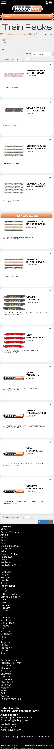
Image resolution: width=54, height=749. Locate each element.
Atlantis (5, 537)
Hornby (5, 577)
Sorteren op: (27, 53)
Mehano (5, 617)
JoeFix (4, 588)
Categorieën (12, 34)
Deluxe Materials (10, 546)
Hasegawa (6, 557)
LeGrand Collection (11, 594)
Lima (3, 602)
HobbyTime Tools (10, 565)
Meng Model (8, 623)
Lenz (3, 599)
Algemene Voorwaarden (28, 748)
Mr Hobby (6, 634)
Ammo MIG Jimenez (12, 532)
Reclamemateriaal (11, 698)
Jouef (4, 591)
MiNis (4, 628)
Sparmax (6, 674)
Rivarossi (6, 668)
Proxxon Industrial (11, 660)
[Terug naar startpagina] (27, 6)
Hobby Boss (7, 562)
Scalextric (6, 671)
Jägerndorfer (8, 585)
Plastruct (6, 645)
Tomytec (5, 676)
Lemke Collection (10, 596)
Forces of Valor (9, 554)
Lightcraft (6, 605)
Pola (3, 653)
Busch (4, 540)
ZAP (3, 693)
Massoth (5, 610)
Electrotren (7, 548)
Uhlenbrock (7, 682)
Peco (3, 639)
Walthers (6, 687)
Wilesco (5, 690)
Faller (4, 551)
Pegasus (5, 642)
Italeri (4, 583)
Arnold (4, 534)
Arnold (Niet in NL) (30, 34)
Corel (3, 543)
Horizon (5, 574)
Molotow (5, 631)
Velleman (6, 685)
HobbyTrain (7, 572)
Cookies (4, 748)
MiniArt (5, 625)
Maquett (5, 608)
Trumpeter (7, 679)
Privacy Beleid (13, 748)
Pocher (5, 650)
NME (3, 636)
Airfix (3, 529)
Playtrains (6, 647)
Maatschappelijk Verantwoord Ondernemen (25, 736)
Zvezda (5, 696)
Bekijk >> (26, 93)
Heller (4, 559)
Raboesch (6, 665)
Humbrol (6, 580)
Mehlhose (6, 620)
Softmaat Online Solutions (43, 745)
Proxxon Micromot (11, 663)
